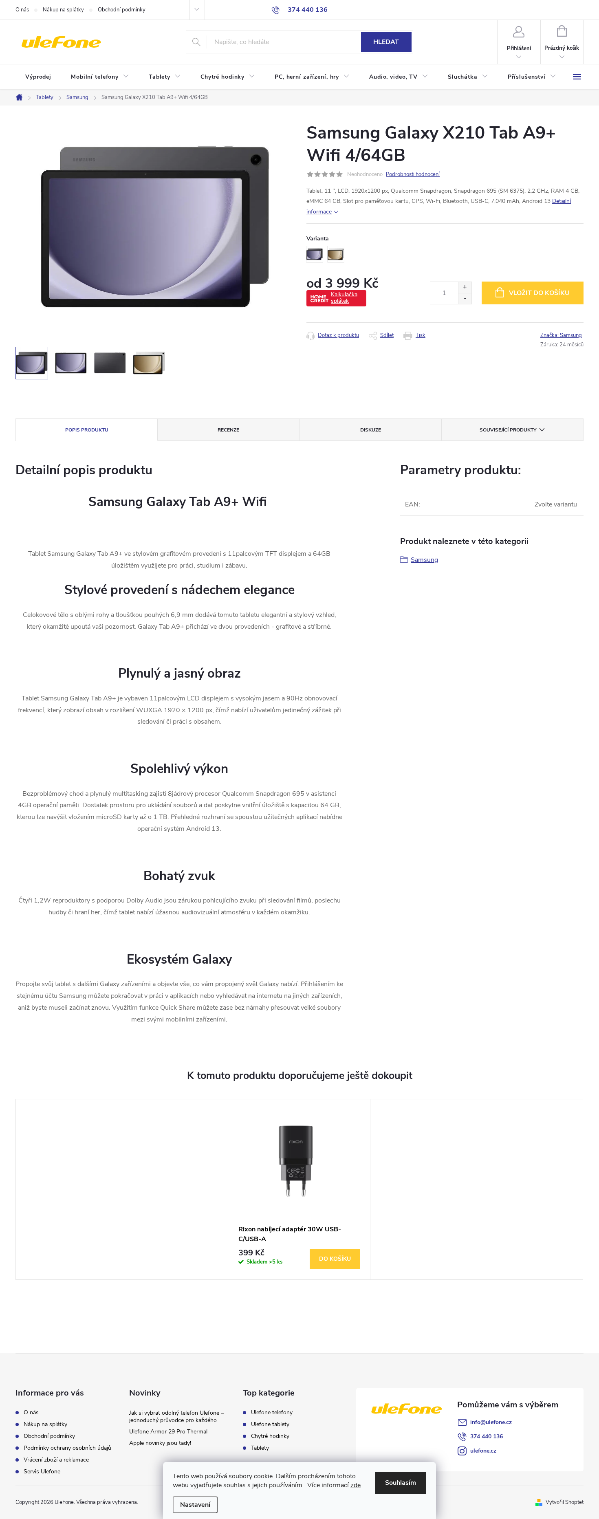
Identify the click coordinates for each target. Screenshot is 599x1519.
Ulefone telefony (272, 1412)
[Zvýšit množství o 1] (464, 287)
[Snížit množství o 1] (464, 298)
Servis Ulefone (42, 1471)
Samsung (424, 559)
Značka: (561, 335)
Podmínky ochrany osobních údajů (67, 1448)
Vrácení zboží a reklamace (56, 1460)
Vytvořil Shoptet (565, 1502)
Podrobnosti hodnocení (413, 174)
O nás (22, 9)
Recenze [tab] (228, 430)
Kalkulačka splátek (344, 298)
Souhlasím (400, 1482)
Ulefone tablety (270, 1424)
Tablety (260, 1448)
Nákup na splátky (63, 9)
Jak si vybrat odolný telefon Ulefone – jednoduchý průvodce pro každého (176, 1416)
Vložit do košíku (539, 292)
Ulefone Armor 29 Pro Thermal (168, 1431)
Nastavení (195, 1504)
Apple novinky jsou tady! (160, 1443)
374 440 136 (486, 1436)
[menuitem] (38, 77)
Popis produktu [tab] (86, 430)
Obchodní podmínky (121, 9)
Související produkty (508, 430)
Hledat (386, 41)
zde (355, 1485)
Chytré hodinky (270, 1436)
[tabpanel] (299, 1189)
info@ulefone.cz (491, 1422)
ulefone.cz (483, 1451)
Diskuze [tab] (370, 430)
